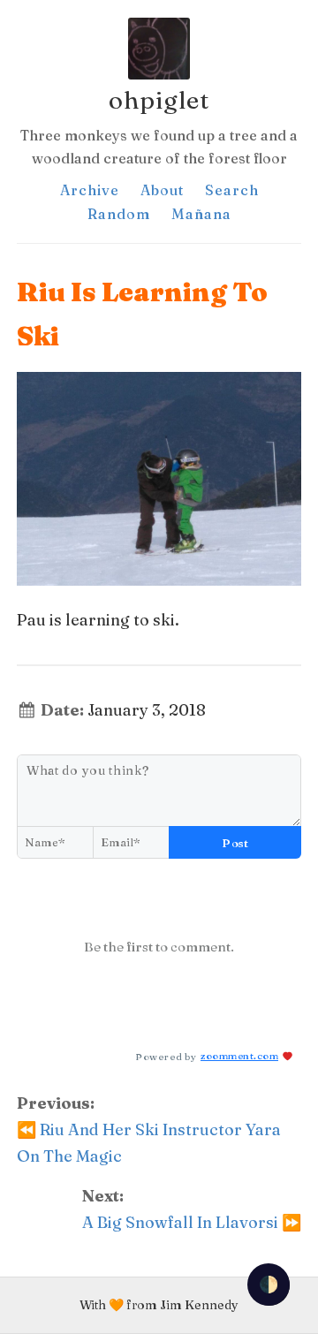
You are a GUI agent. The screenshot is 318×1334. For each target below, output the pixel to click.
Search (232, 190)
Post (235, 843)
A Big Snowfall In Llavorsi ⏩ (191, 1222)
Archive (89, 190)
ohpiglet (159, 100)
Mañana (201, 214)
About (162, 190)
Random (118, 214)
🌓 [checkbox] (268, 1284)
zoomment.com (239, 1056)
